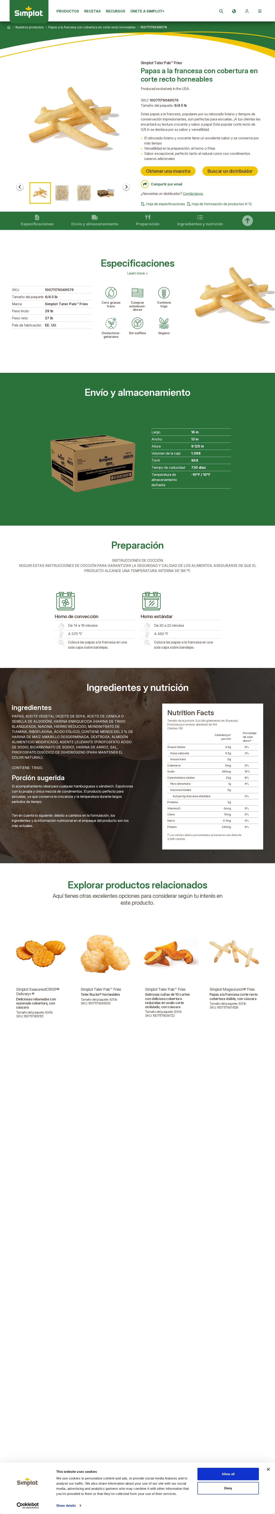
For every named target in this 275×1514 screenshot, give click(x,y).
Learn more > (137, 273)
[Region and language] (234, 11)
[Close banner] (268, 1469)
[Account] (247, 11)
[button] (73, 121)
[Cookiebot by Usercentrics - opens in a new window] (28, 1505)
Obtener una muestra (168, 171)
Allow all (228, 1474)
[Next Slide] (126, 186)
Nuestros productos (29, 27)
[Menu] (260, 11)
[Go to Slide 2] (62, 193)
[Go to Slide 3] (84, 193)
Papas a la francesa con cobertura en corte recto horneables (92, 27)
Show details (66, 1505)
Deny (228, 1488)
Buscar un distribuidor (230, 171)
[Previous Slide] (20, 186)
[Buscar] (221, 11)
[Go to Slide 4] (106, 193)
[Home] (9, 27)
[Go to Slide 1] (40, 193)
